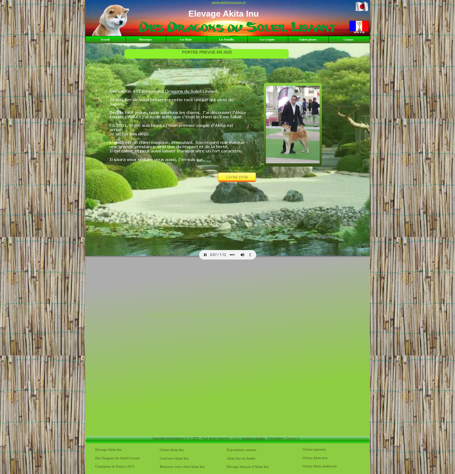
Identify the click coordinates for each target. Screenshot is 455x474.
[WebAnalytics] (97, 325)
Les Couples (267, 39)
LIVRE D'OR (237, 177)
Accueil (105, 39)
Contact (348, 39)
